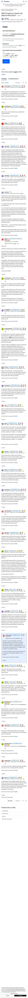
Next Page (10, 800)
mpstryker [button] (6, 146)
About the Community (7, 819)
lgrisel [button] (5, 423)
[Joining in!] (22, 86)
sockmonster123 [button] (8, 328)
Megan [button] (6, 238)
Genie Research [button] (7, 106)
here (12, 5)
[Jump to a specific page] (26, 83)
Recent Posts (5, 813)
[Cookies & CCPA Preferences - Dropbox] (14, 991)
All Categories (5, 810)
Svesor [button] (6, 469)
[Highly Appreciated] (23, 106)
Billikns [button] (6, 123)
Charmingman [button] (7, 86)
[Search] (24, 1)
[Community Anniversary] (18, 551)
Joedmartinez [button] (9, 635)
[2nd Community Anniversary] (19, 423)
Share (3, 69)
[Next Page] (24, 83)
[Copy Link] (25, 19)
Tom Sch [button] (6, 451)
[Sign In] (26, 1)
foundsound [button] (7, 385)
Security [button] (3, 74)
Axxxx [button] (5, 405)
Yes (15, 99)
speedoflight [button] (7, 611)
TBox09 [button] (6, 589)
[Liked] (24, 309)
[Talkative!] (21, 106)
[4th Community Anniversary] (21, 146)
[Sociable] (7, 240)
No (16, 99)
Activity (3, 816)
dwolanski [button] (6, 532)
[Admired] (24, 86)
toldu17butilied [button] (7, 510)
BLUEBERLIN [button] (7, 309)
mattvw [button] (6, 550)
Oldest (6, 82)
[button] (2, 19)
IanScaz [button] (6, 367)
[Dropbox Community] (7, 1)
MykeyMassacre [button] (8, 701)
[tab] (4, 78)
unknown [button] (6, 18)
